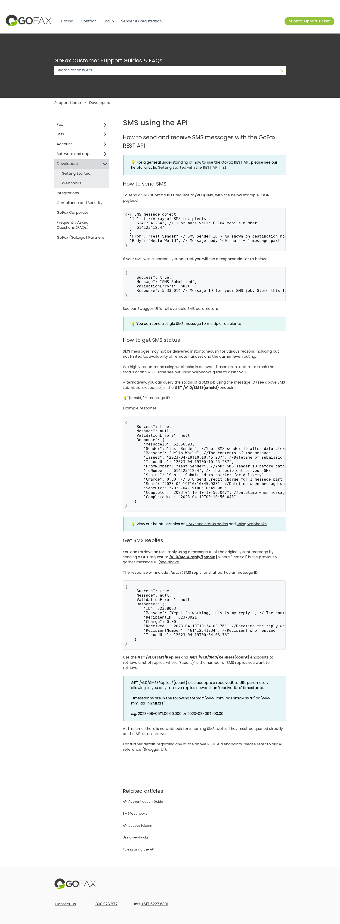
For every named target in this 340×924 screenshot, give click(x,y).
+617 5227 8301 (154, 904)
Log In (108, 21)
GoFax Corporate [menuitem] (73, 212)
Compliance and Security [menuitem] (79, 202)
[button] (105, 125)
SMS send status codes (207, 524)
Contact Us (65, 904)
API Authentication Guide (143, 801)
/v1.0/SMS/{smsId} (201, 387)
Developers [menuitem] (67, 163)
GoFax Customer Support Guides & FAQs (108, 60)
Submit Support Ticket (309, 21)
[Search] (281, 70)
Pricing (67, 21)
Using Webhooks (197, 372)
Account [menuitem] (64, 144)
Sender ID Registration (141, 21)
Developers (99, 102)
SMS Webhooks (135, 813)
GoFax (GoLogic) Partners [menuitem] (80, 237)
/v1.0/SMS (204, 195)
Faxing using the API (139, 849)
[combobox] (165, 70)
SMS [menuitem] (60, 134)
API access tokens (137, 825)
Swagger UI (147, 308)
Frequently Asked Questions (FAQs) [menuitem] (73, 225)
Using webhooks (135, 837)
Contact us (324, 4)
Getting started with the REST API (188, 167)
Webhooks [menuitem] (71, 183)
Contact (88, 21)
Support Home (67, 102)
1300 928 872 (106, 904)
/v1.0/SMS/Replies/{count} (224, 657)
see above (169, 562)
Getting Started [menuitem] (76, 173)
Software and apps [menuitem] (74, 153)
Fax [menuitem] (60, 124)
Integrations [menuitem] (68, 193)
